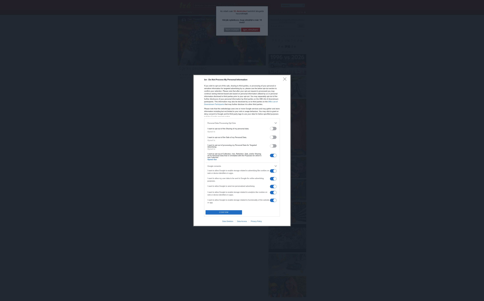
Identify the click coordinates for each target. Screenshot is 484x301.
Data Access (242, 221)
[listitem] (242, 123)
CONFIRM (224, 212)
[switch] (273, 128)
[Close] (285, 79)
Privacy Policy (256, 221)
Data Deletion (227, 221)
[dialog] (242, 150)
